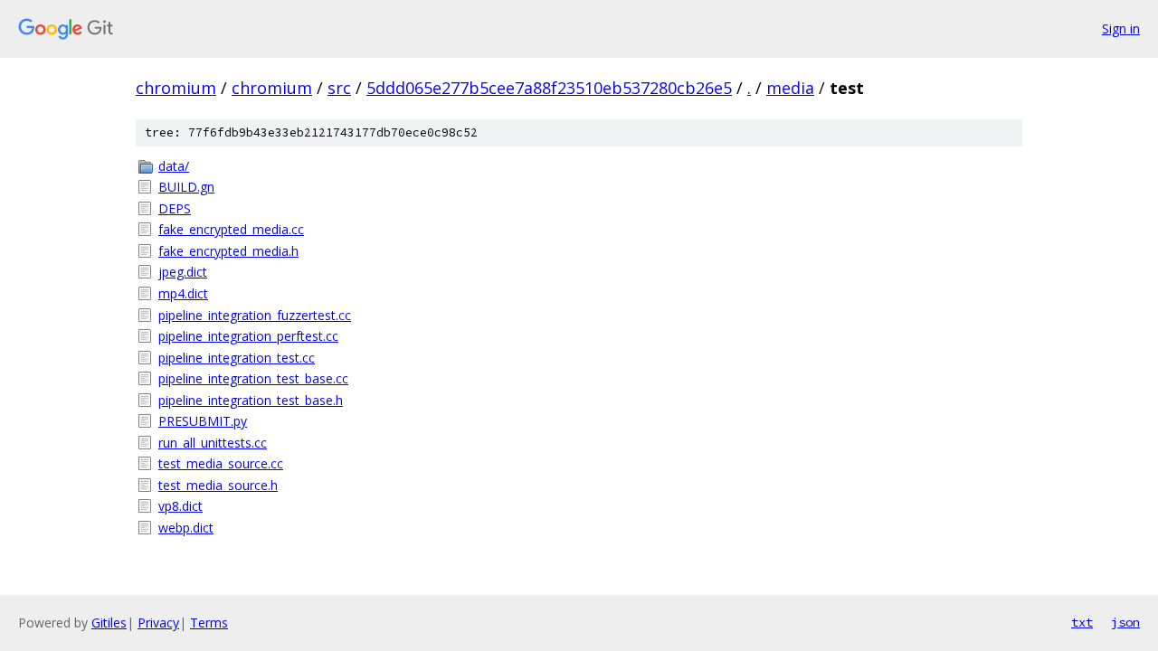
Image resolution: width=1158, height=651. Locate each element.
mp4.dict (183, 293)
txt (1082, 622)
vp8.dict (180, 505)
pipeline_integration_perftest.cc (248, 335)
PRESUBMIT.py (202, 420)
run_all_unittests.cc (212, 442)
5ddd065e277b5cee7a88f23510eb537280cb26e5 (549, 88)
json (1125, 622)
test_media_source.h (218, 485)
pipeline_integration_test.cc (236, 357)
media (790, 88)
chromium (176, 88)
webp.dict (186, 527)
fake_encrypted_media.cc (231, 229)
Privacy (158, 622)
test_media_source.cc (220, 463)
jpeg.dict (182, 271)
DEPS (174, 208)
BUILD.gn (186, 186)
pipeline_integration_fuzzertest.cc (254, 315)
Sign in (1121, 28)
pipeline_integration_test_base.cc (253, 378)
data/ (173, 166)
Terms (209, 622)
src (339, 88)
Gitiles (109, 622)
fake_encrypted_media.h (228, 250)
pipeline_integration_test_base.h (250, 400)
